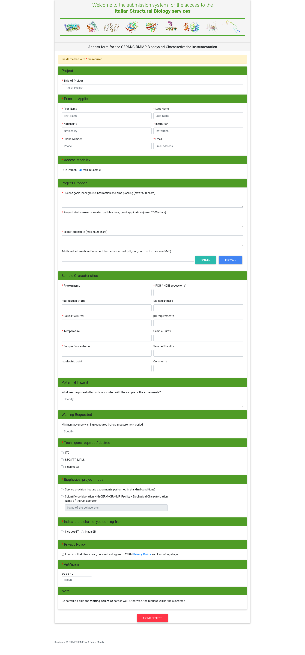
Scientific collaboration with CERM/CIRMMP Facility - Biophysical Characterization (116, 496)
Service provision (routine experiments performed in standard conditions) (110, 489)
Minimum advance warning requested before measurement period (102, 424)
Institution (160, 124)
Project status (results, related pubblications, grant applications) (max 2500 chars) (114, 212)
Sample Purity (162, 331)
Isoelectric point (72, 361)
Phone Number (72, 139)
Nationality (69, 124)
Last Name (161, 108)
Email (157, 139)
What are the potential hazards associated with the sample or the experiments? (111, 392)
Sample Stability (163, 346)
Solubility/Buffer (73, 316)
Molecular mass (163, 300)
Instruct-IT (73, 531)
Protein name (71, 285)
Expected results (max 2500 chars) (84, 232)
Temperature (71, 331)
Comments (160, 361)
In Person (71, 170)
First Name (69, 108)
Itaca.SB (90, 531)
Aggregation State (73, 300)
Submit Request (152, 618)
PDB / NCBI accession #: (169, 285)
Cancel (205, 260)
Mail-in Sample (92, 170)
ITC (67, 452)
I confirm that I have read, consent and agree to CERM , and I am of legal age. (121, 554)
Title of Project (72, 80)
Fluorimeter (72, 466)
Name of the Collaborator (81, 500)
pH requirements (163, 316)
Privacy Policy (142, 554)
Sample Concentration (76, 346)
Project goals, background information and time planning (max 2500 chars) (108, 193)
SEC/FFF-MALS (75, 459)
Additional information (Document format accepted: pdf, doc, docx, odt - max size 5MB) (116, 251)
